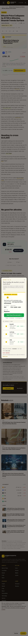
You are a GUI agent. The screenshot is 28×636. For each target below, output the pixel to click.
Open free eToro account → (14, 315)
